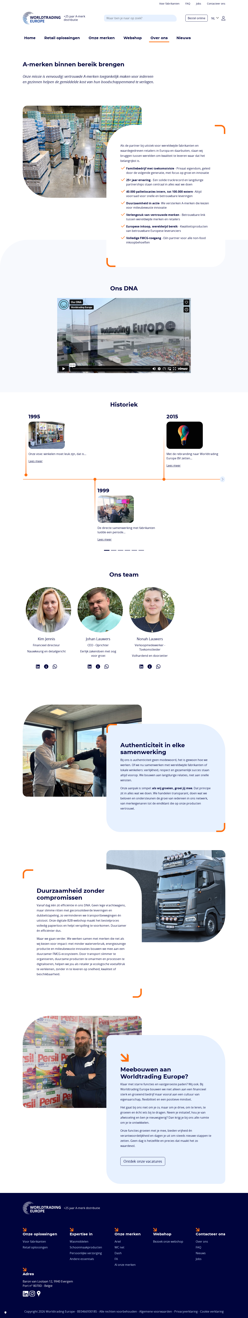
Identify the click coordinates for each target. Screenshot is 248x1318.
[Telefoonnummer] (55, 666)
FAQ (187, 3)
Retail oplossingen (62, 38)
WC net (119, 1247)
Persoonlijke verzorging (86, 1253)
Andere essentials (82, 1259)
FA (116, 1259)
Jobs (198, 3)
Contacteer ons (216, 3)
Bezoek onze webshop (168, 1241)
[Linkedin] (26, 1293)
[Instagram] (32, 1293)
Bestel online (196, 18)
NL (213, 18)
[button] (106, 550)
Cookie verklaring (212, 1311)
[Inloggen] (223, 18)
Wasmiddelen (79, 1241)
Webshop (132, 38)
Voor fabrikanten (169, 3)
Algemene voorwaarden (155, 1311)
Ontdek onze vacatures (142, 1161)
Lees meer (36, 461)
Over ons (159, 38)
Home (30, 38)
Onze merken (102, 38)
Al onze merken (125, 1265)
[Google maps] (39, 1293)
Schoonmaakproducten (86, 1247)
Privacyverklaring (186, 1311)
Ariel (118, 1241)
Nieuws (183, 38)
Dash (118, 1253)
